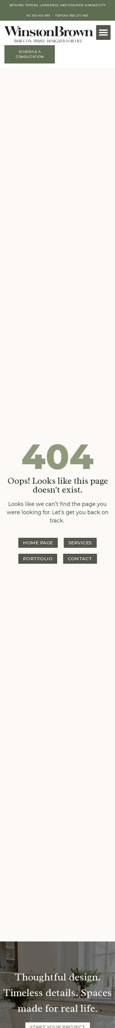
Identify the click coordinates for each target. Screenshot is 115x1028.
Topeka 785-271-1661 (71, 15)
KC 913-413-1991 (38, 15)
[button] (103, 32)
